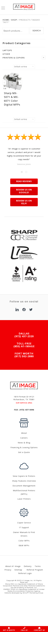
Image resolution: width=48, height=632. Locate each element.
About (24, 433)
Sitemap (18, 570)
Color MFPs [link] (24, 540)
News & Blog (24, 442)
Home (6, 19)
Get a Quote (24, 452)
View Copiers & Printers (24, 476)
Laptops (7, 50)
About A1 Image (13, 566)
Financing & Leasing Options (24, 447)
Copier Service (24, 522)
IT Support (24, 527)
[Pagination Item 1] (22, 172)
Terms (38, 566)
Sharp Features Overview (24, 481)
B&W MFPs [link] (24, 545)
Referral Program (35, 570)
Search (37, 31)
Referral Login (25, 573)
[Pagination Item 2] (26, 172)
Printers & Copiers (14, 57)
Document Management (24, 485)
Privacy (7, 570)
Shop (14, 19)
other (6, 54)
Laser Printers (24, 499)
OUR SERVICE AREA (24, 403)
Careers (24, 438)
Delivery (27, 566)
